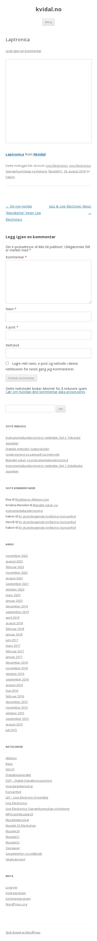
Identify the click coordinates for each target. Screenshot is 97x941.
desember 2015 (17, 702)
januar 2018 (14, 634)
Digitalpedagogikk (18, 775)
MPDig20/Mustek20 (19, 814)
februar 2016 (15, 696)
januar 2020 (14, 601)
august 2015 (14, 724)
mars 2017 (13, 645)
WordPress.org (16, 904)
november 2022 (17, 572)
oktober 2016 (15, 674)
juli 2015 (11, 730)
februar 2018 (15, 629)
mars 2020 (13, 595)
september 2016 (17, 679)
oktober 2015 (15, 713)
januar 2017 (14, 657)
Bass (9, 764)
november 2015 (17, 707)
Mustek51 (55, 171)
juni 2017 (12, 640)
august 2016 (14, 685)
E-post (12, 327)
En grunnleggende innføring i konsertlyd (47, 516)
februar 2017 (15, 651)
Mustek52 (13, 842)
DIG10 (10, 769)
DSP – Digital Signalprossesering (29, 780)
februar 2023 (15, 567)
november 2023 (17, 556)
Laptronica (15, 154)
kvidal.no (49, 9)
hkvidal (39, 154)
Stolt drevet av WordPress (23, 932)
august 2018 (14, 623)
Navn (11, 309)
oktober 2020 (15, 589)
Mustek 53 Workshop (21, 825)
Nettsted (12, 345)
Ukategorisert (15, 859)
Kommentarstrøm (18, 898)
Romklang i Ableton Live (32, 499)
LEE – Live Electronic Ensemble (27, 797)
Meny (48, 22)
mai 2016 (12, 690)
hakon (10, 177)
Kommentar (16, 257)
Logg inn (11, 887)
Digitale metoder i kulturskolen (27, 449)
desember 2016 (17, 662)
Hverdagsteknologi (19, 786)
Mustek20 (13, 831)
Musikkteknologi (17, 820)
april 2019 (12, 617)
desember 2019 (17, 606)
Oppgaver (13, 848)
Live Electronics (57, 166)
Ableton (11, 758)
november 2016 (17, 668)
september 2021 (17, 584)
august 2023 (14, 561)
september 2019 (17, 612)
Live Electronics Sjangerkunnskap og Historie (37, 809)
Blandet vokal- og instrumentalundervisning (37, 460)
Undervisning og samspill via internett (32, 454)
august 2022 (14, 578)
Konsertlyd (13, 792)
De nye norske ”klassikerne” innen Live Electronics (23, 213)
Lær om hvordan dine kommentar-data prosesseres (45, 392)
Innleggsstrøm (16, 893)
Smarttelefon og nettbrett (24, 854)
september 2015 (17, 719)
